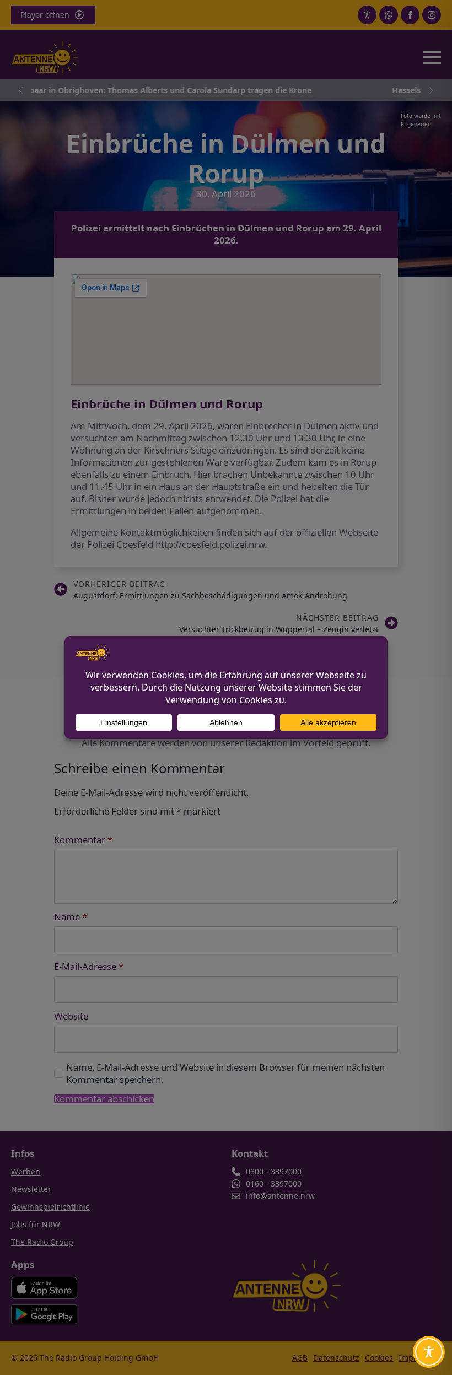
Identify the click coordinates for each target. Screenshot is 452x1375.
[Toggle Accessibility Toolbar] (429, 1352)
